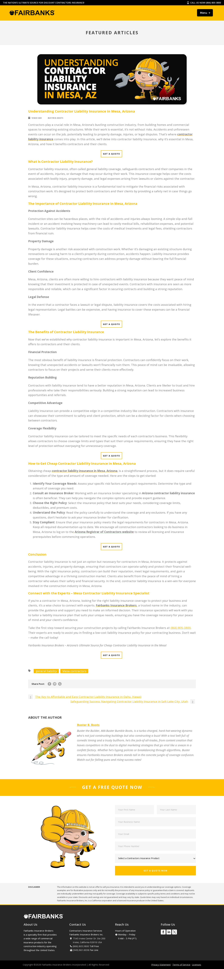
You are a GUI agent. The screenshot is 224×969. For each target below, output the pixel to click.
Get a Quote (111, 153)
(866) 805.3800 (81, 946)
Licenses (196, 964)
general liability (46, 671)
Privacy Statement (161, 964)
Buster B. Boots (55, 118)
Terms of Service (181, 964)
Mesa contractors (74, 671)
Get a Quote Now (155, 870)
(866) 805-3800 (213, 2)
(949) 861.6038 (81, 949)
